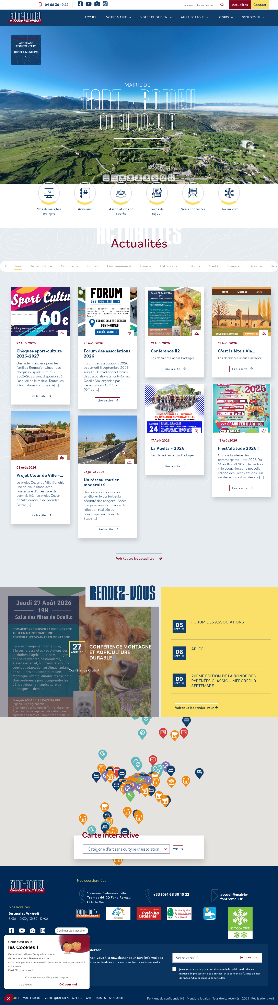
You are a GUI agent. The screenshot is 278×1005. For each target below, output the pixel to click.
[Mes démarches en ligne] (49, 193)
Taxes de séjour (157, 211)
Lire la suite (38, 396)
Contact (259, 4)
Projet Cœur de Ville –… (39, 475)
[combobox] (126, 849)
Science (233, 266)
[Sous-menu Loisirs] (232, 17)
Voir (175, 849)
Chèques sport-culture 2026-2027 (39, 353)
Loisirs (223, 17)
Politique (193, 266)
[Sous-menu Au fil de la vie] (207, 17)
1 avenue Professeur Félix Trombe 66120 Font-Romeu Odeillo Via (109, 897)
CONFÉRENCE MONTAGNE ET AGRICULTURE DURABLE (120, 652)
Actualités (240, 4)
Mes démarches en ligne (49, 211)
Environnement (119, 266)
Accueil (91, 17)
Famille (145, 266)
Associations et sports (121, 211)
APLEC (197, 649)
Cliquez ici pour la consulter (208, 978)
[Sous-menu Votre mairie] (130, 17)
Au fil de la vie (192, 17)
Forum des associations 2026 (107, 353)
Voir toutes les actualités (135, 558)
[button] (142, 734)
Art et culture (41, 266)
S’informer (251, 17)
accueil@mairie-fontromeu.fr (234, 896)
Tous (18, 266)
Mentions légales (198, 998)
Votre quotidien (153, 17)
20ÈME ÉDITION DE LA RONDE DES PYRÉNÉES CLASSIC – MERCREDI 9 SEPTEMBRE (223, 681)
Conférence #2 (165, 350)
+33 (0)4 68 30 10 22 (171, 894)
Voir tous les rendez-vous (195, 707)
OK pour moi (68, 984)
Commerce (69, 266)
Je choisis (25, 984)
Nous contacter (193, 209)
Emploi (92, 266)
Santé (213, 266)
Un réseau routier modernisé (101, 482)
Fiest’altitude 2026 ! (238, 448)
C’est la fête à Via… (236, 350)
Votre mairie (116, 17)
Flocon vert (229, 209)
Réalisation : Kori (262, 998)
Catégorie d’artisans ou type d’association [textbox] (123, 849)
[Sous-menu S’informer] (263, 17)
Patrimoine (168, 266)
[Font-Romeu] (27, 19)
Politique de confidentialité (165, 998)
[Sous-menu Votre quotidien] (171, 17)
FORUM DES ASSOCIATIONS (217, 622)
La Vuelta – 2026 (167, 448)
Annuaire (85, 209)
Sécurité (255, 266)
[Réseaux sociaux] (13, 930)
